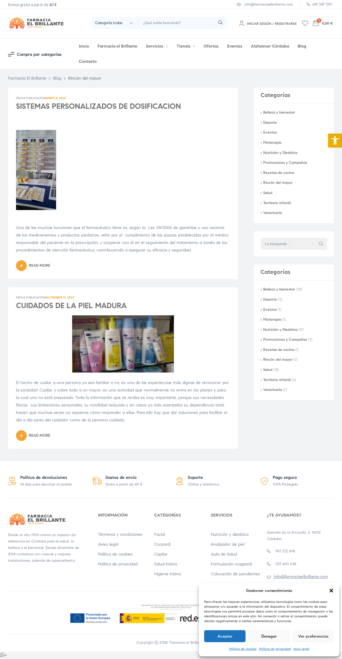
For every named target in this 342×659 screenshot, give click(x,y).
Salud (267, 193)
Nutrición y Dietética (280, 152)
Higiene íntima (167, 573)
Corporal (162, 544)
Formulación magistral (231, 564)
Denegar (269, 636)
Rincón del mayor (278, 182)
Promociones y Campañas (285, 162)
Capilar (161, 554)
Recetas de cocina (278, 172)
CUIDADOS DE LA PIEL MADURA (71, 305)
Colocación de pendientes (235, 573)
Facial (159, 534)
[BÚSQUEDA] (321, 244)
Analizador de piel (227, 544)
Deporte (270, 122)
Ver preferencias (313, 636)
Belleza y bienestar (279, 112)
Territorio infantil (277, 203)
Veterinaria (272, 213)
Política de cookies (242, 649)
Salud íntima (165, 564)
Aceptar (224, 636)
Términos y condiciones (120, 534)
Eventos (270, 132)
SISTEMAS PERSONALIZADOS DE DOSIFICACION (98, 106)
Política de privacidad (275, 649)
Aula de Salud (224, 554)
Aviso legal (301, 649)
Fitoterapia (272, 142)
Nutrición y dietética (229, 534)
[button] (335, 141)
